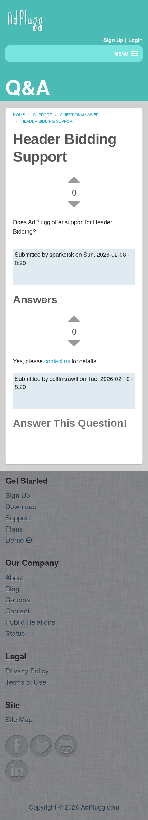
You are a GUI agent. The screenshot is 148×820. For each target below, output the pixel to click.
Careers (17, 599)
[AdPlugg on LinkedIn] (16, 770)
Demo (15, 540)
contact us (57, 361)
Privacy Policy (27, 670)
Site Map (19, 719)
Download (21, 506)
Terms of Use (25, 681)
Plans (14, 528)
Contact (17, 610)
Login (135, 39)
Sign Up (113, 39)
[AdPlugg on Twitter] (41, 745)
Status (15, 633)
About (14, 577)
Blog (12, 588)
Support (17, 517)
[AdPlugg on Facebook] (16, 745)
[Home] (25, 19)
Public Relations (30, 621)
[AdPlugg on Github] (66, 745)
